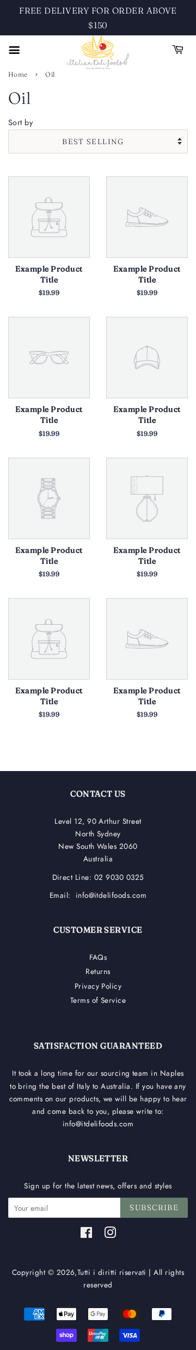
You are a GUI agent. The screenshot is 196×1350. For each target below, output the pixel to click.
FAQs (98, 957)
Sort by (20, 122)
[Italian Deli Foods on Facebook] (86, 1234)
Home (18, 74)
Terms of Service (98, 1000)
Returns (97, 971)
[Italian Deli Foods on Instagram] (110, 1234)
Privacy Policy (98, 986)
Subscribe (154, 1207)
